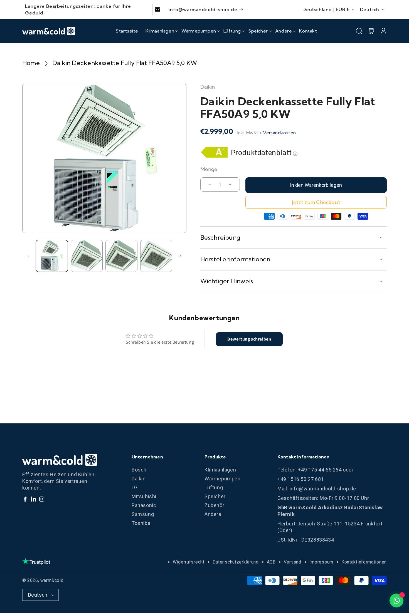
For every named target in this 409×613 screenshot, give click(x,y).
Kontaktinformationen (364, 562)
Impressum (321, 562)
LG (134, 487)
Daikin (139, 479)
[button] (160, 31)
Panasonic (144, 505)
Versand (292, 562)
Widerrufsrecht (188, 562)
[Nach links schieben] (28, 256)
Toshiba (141, 523)
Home (31, 63)
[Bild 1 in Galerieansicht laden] (52, 256)
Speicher (215, 496)
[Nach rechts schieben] (180, 256)
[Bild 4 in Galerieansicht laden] (156, 256)
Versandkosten (279, 132)
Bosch (139, 470)
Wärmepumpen (222, 479)
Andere (212, 514)
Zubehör (214, 505)
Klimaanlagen (220, 470)
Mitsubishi (144, 496)
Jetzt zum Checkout (316, 202)
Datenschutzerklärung (236, 562)
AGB (271, 562)
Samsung (143, 514)
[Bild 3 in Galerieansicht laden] (121, 256)
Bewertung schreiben (249, 339)
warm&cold (51, 580)
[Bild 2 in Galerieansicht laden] (87, 256)
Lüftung (213, 487)
